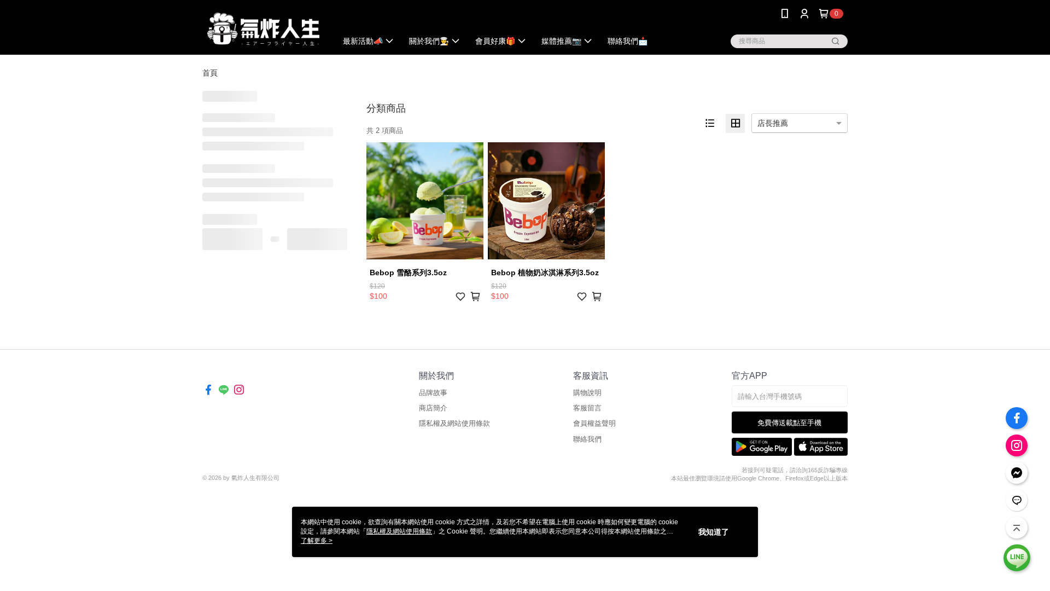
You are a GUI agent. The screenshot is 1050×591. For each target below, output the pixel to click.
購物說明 (587, 393)
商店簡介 (433, 408)
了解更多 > (316, 540)
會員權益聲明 (594, 423)
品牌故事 (433, 393)
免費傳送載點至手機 (789, 423)
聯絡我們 (587, 439)
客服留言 (587, 408)
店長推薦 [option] (772, 123)
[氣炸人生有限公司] (263, 29)
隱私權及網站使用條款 (454, 423)
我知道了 (713, 532)
